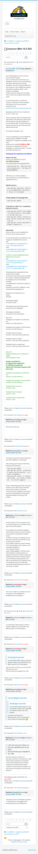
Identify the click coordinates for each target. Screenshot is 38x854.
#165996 (18, 788)
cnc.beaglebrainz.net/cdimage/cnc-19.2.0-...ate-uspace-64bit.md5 (17, 250)
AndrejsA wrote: (16, 657)
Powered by (14, 842)
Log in (11, 408)
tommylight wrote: (17, 697)
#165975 (18, 510)
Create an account (20, 408)
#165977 (18, 580)
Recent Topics (14, 32)
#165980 (18, 644)
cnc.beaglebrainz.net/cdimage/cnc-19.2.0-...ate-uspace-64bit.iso (17, 244)
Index (7, 32)
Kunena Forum (22, 842)
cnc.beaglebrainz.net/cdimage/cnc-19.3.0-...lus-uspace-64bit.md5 (17, 267)
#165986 (18, 733)
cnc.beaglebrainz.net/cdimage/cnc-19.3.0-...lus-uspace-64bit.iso (17, 262)
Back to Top (32, 850)
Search (23, 32)
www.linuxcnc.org (10, 36)
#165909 (18, 446)
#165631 (31, 62)
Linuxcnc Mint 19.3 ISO (13, 69)
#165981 (18, 685)
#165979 (31, 611)
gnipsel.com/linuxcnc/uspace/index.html (18, 108)
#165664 (18, 415)
